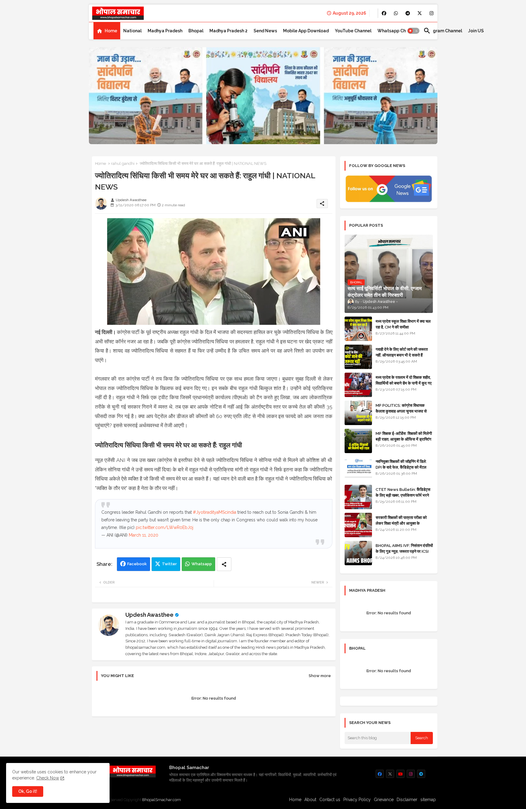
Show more (320, 675)
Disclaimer (407, 799)
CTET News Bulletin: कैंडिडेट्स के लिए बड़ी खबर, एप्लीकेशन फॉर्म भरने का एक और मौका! (403, 495)
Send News (265, 30)
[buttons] (384, 13)
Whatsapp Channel (397, 30)
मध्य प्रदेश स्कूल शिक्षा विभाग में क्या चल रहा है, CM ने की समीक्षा (403, 324)
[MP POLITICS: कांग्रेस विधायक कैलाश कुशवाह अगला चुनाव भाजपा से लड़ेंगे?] (358, 413)
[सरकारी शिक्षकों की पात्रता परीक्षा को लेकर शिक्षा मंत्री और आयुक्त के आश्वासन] (358, 525)
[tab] (106, 30)
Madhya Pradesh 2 (228, 30)
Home (111, 30)
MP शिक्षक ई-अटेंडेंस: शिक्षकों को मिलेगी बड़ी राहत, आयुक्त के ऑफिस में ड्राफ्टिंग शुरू (404, 439)
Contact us (329, 799)
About (310, 799)
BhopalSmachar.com (161, 799)
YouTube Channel (353, 30)
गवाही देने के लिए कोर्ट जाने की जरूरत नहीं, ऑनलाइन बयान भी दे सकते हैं (402, 352)
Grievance (384, 799)
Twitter (169, 564)
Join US (476, 30)
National (132, 30)
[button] (413, 31)
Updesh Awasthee (149, 615)
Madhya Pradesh (165, 30)
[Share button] (224, 564)
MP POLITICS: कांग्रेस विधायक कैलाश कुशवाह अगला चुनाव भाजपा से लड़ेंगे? (401, 411)
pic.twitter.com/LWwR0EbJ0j (164, 527)
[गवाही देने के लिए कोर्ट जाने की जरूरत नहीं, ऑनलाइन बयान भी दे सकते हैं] (358, 357)
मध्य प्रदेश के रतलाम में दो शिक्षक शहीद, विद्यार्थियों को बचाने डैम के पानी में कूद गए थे (404, 383)
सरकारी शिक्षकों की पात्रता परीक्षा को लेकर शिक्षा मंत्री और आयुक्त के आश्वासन (401, 523)
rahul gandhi (123, 163)
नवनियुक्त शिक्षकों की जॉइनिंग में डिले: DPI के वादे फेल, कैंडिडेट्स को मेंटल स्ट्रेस (401, 467)
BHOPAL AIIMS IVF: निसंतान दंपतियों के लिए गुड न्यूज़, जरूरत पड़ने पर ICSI (404, 548)
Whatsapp (201, 564)
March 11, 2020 (143, 535)
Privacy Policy (357, 799)
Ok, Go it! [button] (27, 791)
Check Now (47, 777)
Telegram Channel (442, 30)
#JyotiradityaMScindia (214, 512)
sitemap (428, 799)
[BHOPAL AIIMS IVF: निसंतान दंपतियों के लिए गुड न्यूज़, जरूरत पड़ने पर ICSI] (358, 553)
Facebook (137, 564)
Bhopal (195, 30)
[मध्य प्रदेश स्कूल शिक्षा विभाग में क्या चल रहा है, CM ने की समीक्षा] (358, 329)
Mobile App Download (306, 30)
